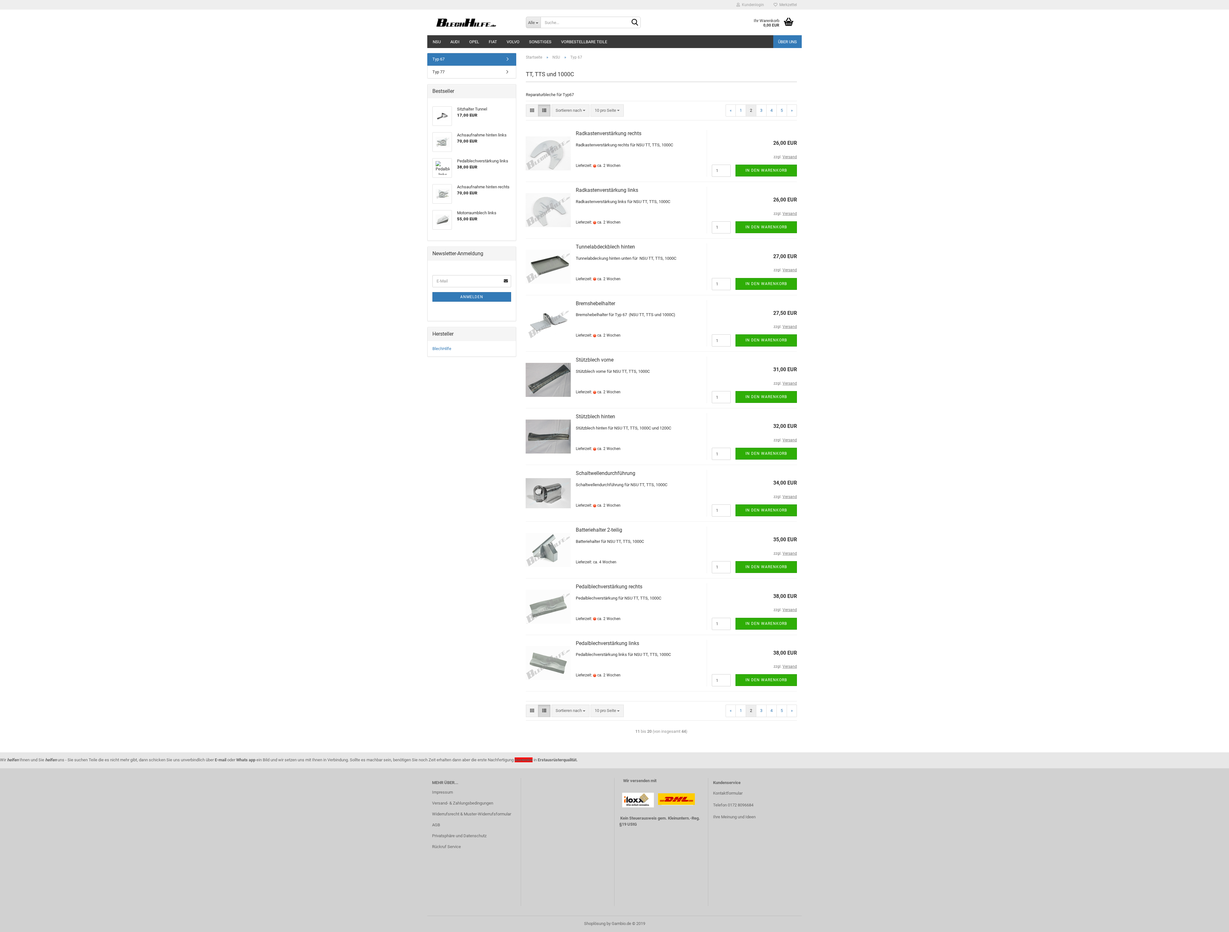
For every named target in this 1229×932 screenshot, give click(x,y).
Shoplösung (595, 923)
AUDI (455, 41)
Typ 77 (438, 71)
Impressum (442, 792)
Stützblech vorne (595, 360)
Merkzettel (787, 5)
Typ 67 (438, 59)
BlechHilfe (441, 348)
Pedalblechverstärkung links (607, 643)
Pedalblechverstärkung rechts (609, 587)
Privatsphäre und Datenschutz (459, 835)
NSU (437, 41)
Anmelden (471, 297)
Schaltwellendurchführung (605, 473)
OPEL (474, 41)
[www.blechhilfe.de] (474, 22)
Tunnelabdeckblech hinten (605, 247)
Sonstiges (540, 41)
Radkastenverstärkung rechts (608, 133)
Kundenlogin (752, 5)
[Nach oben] (1211, 922)
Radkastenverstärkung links (607, 190)
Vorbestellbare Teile (584, 41)
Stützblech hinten (595, 416)
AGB (436, 824)
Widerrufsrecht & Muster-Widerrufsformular (471, 814)
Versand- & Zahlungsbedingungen (462, 803)
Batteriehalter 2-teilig (599, 530)
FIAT (493, 41)
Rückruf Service (446, 846)
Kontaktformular (728, 793)
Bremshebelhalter (595, 303)
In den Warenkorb (766, 170)
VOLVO (513, 41)
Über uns (787, 41)
